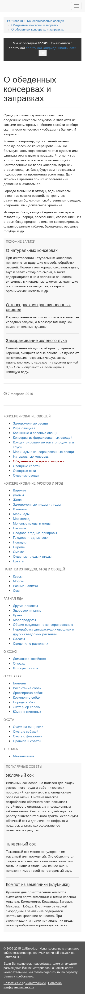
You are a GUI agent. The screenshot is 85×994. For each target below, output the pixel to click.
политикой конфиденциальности (51, 47)
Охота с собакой (25, 731)
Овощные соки (24, 470)
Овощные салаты (26, 465)
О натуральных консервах (32, 250)
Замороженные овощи (30, 423)
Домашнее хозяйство (29, 658)
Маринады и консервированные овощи (43, 451)
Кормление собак (26, 697)
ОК (42, 53)
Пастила (19, 527)
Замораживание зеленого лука (36, 340)
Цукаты (18, 561)
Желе (17, 499)
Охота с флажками (27, 736)
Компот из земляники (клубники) (38, 884)
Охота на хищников (28, 726)
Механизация (23, 755)
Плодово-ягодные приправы (35, 532)
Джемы (18, 494)
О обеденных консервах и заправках (37, 29)
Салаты (19, 638)
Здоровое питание (27, 610)
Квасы (17, 576)
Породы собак (24, 702)
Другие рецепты (25, 605)
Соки (17, 590)
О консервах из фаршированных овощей (38, 307)
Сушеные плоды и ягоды (32, 556)
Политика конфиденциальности (33, 985)
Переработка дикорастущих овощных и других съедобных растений (43, 631)
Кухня (17, 615)
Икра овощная (24, 427)
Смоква (19, 551)
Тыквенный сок (21, 844)
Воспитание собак (27, 687)
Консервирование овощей (45, 21)
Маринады (21, 513)
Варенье (19, 490)
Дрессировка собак (27, 692)
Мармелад (21, 518)
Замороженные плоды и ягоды (37, 504)
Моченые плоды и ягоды (32, 523)
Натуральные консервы (31, 456)
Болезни (19, 683)
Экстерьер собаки (27, 706)
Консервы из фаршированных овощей (42, 437)
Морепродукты (24, 619)
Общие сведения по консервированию (43, 624)
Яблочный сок (20, 775)
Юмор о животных (27, 711)
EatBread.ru (15, 21)
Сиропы (19, 546)
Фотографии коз (25, 668)
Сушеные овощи (26, 475)
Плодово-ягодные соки (30, 537)
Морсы (18, 580)
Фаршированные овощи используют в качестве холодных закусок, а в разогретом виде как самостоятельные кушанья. (42, 322)
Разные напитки (25, 585)
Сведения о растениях (30, 643)
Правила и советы (27, 740)
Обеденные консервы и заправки (34, 25)
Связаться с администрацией (25, 983)
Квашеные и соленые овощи (35, 432)
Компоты (20, 509)
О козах (19, 663)
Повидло (19, 542)
